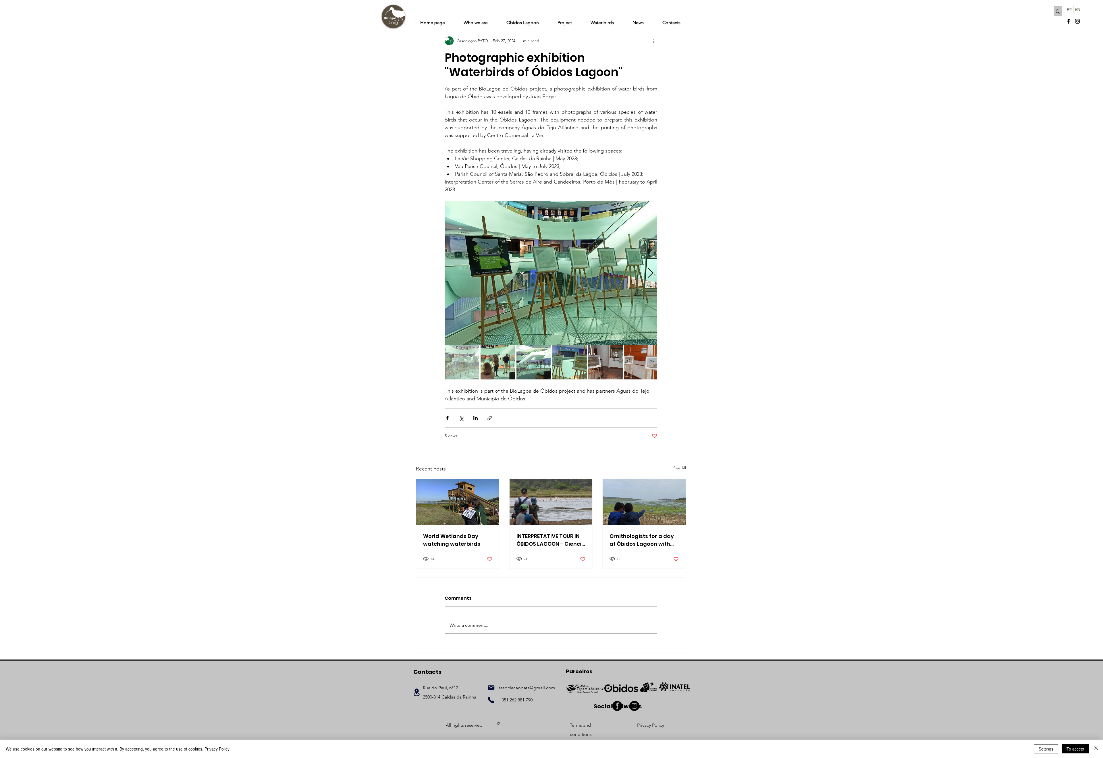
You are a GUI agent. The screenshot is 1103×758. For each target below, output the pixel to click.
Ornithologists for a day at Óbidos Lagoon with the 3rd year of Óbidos (642, 540)
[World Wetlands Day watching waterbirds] (457, 502)
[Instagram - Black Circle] (634, 706)
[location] (417, 692)
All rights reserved (464, 725)
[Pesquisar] (1058, 11)
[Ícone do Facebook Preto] (1068, 21)
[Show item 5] (605, 362)
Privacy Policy (217, 749)
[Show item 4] (569, 362)
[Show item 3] (533, 362)
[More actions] (653, 40)
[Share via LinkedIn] (475, 418)
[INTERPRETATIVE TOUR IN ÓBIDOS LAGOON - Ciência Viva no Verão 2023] (551, 502)
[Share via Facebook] (447, 418)
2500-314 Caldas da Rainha (449, 697)
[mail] (491, 687)
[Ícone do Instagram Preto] (1077, 21)
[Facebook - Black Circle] (617, 706)
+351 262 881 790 (515, 700)
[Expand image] (551, 273)
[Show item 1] (462, 362)
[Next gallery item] (650, 273)
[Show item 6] (641, 362)
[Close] (1096, 748)
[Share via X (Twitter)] (461, 418)
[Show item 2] (498, 362)
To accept (1075, 749)
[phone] (491, 700)
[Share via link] (489, 418)
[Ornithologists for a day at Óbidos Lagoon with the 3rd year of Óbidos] (644, 502)
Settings (1046, 749)
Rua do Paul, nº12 (440, 688)
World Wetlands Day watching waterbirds (451, 540)
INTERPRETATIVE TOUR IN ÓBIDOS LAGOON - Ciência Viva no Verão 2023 (550, 540)
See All (679, 467)
